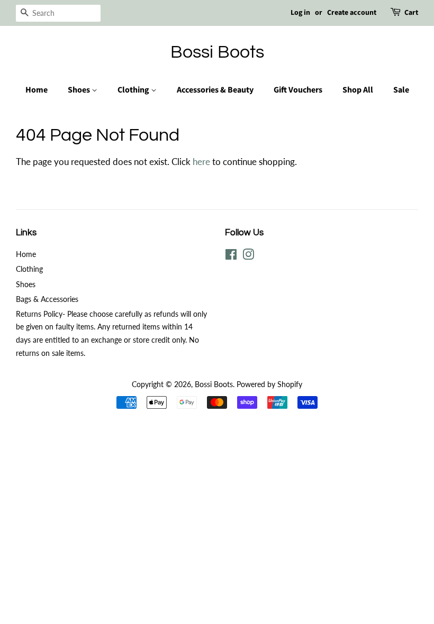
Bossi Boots (217, 52)
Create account (351, 12)
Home (36, 90)
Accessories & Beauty (215, 90)
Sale (401, 90)
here (201, 161)
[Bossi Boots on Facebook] (231, 256)
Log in (300, 12)
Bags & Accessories (47, 299)
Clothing (134, 90)
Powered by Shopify (269, 384)
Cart (411, 12)
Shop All (357, 90)
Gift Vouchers (298, 90)
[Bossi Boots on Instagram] (248, 256)
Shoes (80, 90)
